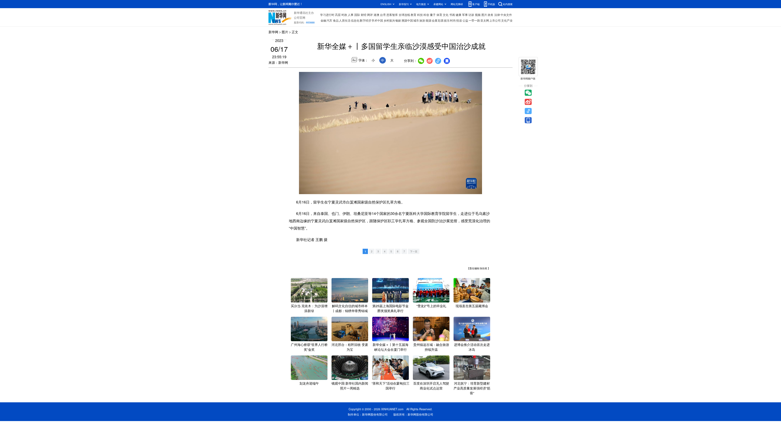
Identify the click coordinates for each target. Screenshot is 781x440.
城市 (416, 20)
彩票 (441, 20)
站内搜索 (508, 4)
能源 (428, 20)
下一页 (413, 251)
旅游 (422, 20)
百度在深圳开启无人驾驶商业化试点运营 (431, 385)
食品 (336, 20)
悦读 (459, 20)
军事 (465, 15)
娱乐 (447, 20)
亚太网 (484, 20)
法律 (497, 15)
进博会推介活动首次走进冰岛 (472, 347)
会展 (434, 20)
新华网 (273, 32)
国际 (357, 15)
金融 (323, 20)
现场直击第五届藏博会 (472, 306)
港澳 (376, 15)
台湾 (383, 15)
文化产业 (507, 20)
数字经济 (365, 20)
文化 (445, 15)
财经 (364, 15)
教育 (413, 15)
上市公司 (495, 20)
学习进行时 (327, 15)
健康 (458, 15)
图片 (484, 15)
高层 (338, 15)
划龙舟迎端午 (309, 383)
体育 (439, 15)
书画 (452, 15)
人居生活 (344, 20)
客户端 (476, 4)
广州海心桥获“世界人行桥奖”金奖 (309, 347)
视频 (478, 15)
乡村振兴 (389, 20)
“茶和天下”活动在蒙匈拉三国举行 (390, 385)
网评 (370, 15)
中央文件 (506, 15)
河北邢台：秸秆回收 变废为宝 (350, 347)
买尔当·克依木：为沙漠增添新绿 (309, 308)
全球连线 (404, 15)
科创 (426, 15)
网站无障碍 (457, 4)
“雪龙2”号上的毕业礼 (431, 306)
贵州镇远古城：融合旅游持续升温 (431, 347)
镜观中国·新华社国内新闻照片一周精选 (350, 385)
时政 (344, 15)
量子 (433, 15)
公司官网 (299, 17)
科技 (420, 15)
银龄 (398, 20)
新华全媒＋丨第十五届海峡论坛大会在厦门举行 (390, 347)
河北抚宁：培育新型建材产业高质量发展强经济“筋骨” (472, 388)
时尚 (453, 20)
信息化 (355, 20)
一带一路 (474, 20)
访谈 (471, 15)
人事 (350, 15)
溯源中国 (407, 20)
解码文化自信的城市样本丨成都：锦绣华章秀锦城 (350, 308)
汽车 (329, 20)
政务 (490, 15)
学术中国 (377, 20)
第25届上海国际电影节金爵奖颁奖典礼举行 (390, 308)
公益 (465, 20)
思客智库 (392, 15)
